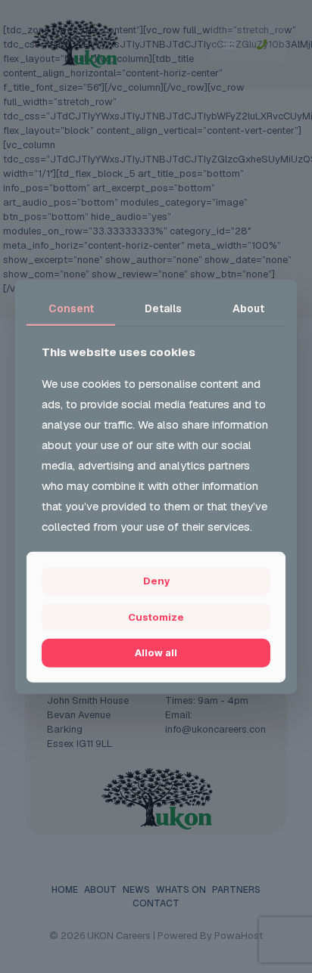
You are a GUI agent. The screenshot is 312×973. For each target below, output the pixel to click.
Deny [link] (156, 581)
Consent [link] (71, 308)
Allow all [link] (156, 652)
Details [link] (163, 308)
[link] (156, 617)
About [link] (248, 308)
